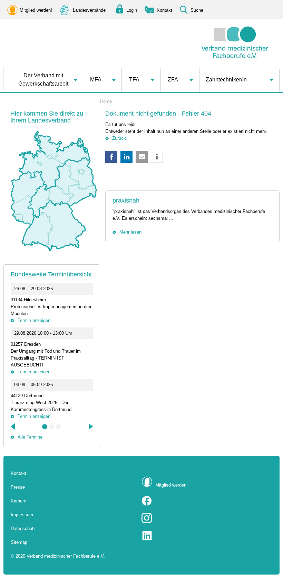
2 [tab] (51, 426)
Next (90, 426)
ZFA (173, 79)
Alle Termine (30, 437)
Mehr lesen (130, 232)
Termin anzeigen (34, 320)
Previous (13, 426)
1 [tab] (44, 426)
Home (106, 101)
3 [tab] (58, 426)
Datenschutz (23, 528)
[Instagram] (207, 518)
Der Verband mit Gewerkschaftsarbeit (43, 79)
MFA (95, 79)
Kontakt (18, 473)
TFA (134, 79)
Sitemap (19, 542)
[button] (111, 157)
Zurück (119, 138)
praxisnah (126, 200)
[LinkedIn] (207, 535)
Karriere (18, 500)
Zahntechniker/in (226, 79)
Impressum (22, 514)
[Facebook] (207, 501)
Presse (18, 487)
